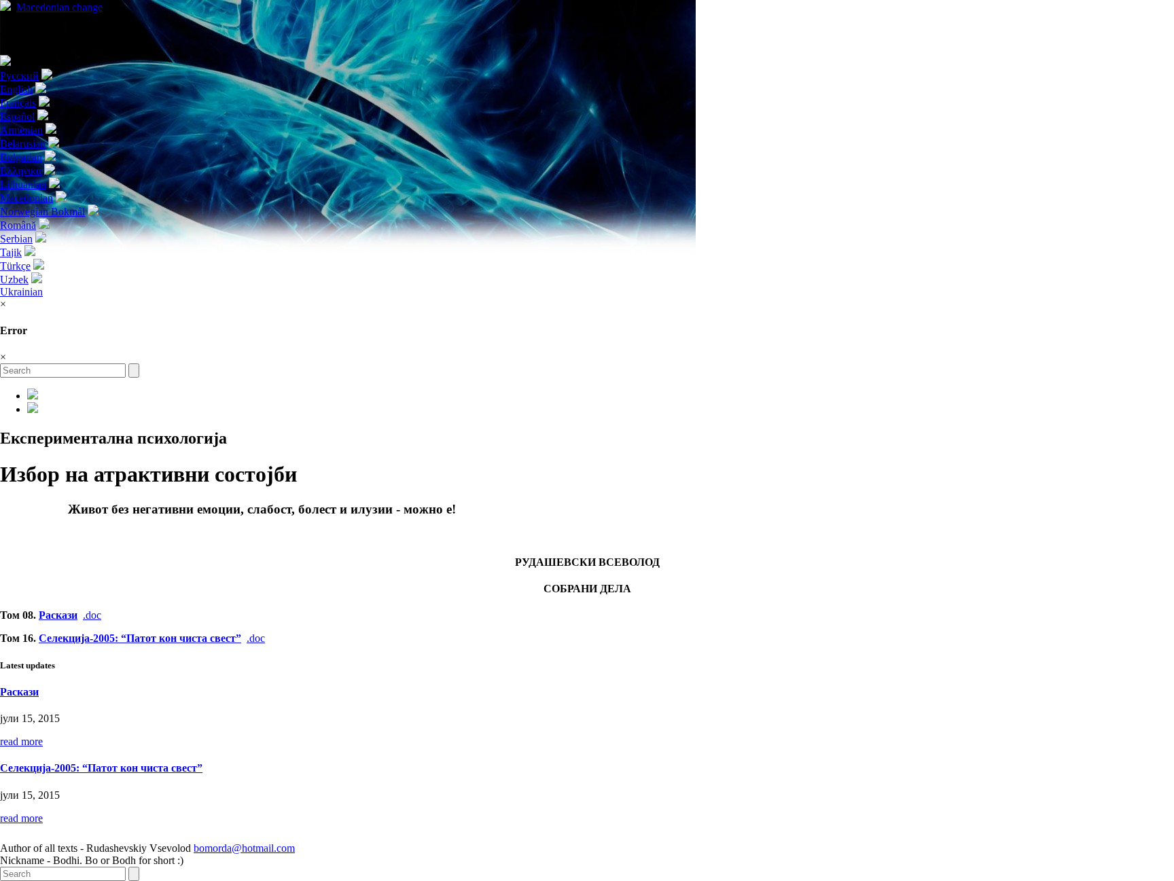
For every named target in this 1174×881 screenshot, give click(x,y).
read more (21, 741)
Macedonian (59, 7)
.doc (92, 615)
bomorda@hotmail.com (244, 848)
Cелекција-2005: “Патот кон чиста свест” (140, 638)
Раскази (58, 615)
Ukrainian (21, 292)
